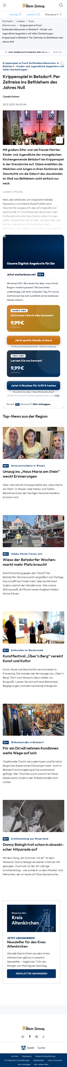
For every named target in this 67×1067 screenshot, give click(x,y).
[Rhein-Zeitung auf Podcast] (43, 1036)
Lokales (20, 21)
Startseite (7, 21)
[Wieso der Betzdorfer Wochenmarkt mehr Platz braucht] (33, 530)
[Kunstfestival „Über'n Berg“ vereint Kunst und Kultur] (33, 627)
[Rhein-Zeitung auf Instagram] (36, 1036)
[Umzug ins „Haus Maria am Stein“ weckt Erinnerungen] (33, 442)
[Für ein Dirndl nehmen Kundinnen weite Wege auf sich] (33, 719)
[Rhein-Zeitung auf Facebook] (29, 1036)
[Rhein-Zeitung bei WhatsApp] (23, 1036)
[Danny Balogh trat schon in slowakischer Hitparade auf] (33, 816)
